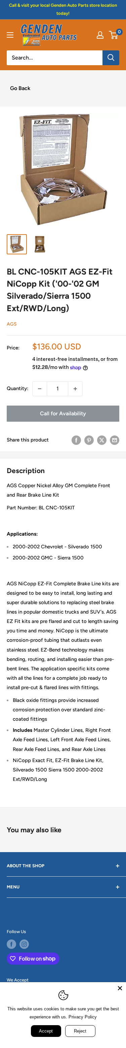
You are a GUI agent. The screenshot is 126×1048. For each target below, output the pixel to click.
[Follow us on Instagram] (24, 944)
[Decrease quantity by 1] (40, 389)
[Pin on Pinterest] (89, 440)
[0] (114, 35)
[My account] (100, 35)
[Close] (120, 988)
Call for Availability (63, 413)
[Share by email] (114, 440)
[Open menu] (10, 35)
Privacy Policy (83, 1016)
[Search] (110, 57)
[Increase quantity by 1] (75, 389)
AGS (12, 324)
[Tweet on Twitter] (102, 440)
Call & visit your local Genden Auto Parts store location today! (63, 9)
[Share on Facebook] (76, 440)
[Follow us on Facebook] (11, 944)
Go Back (20, 88)
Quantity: (17, 388)
